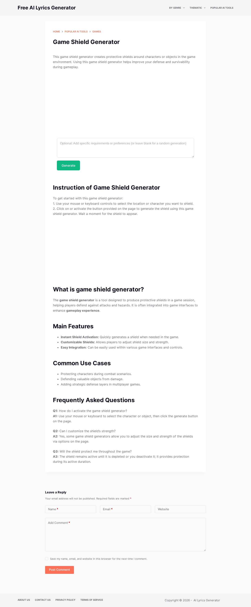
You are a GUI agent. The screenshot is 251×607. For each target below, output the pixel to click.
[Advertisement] (125, 101)
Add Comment (59, 523)
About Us (24, 599)
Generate (68, 165)
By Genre (175, 7)
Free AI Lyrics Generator (47, 8)
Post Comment (59, 569)
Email (108, 509)
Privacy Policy (65, 599)
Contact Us (43, 599)
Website (163, 509)
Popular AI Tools (221, 7)
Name (53, 509)
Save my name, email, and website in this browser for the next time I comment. (98, 558)
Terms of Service (91, 599)
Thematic (196, 7)
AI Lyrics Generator (207, 600)
